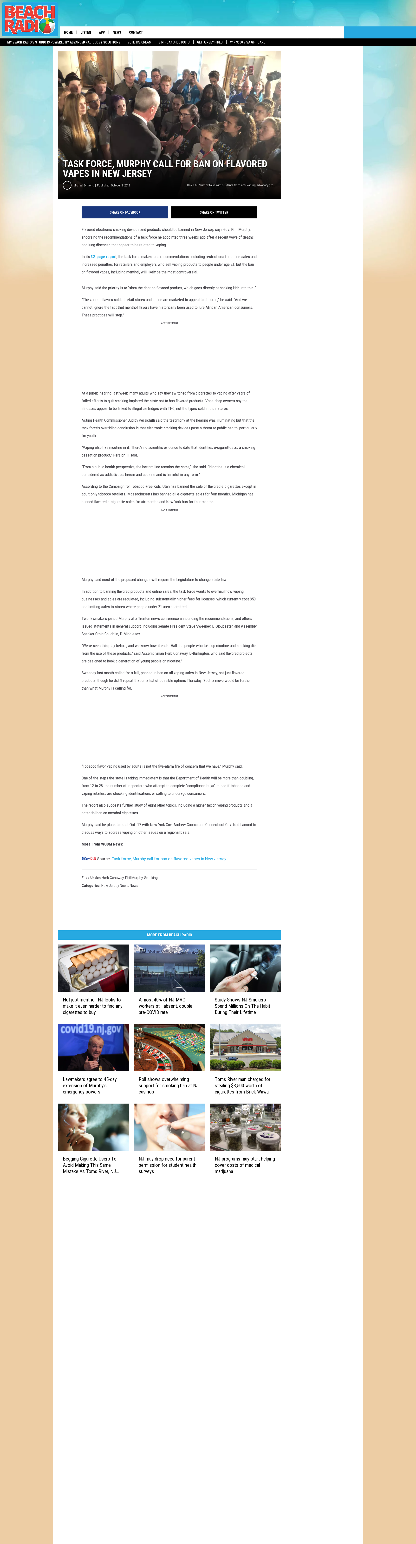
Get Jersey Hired (210, 42)
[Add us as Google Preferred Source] (314, 32)
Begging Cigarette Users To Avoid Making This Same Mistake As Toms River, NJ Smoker (90, 1165)
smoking (151, 878)
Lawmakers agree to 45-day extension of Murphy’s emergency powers (90, 1085)
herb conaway (113, 878)
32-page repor (103, 256)
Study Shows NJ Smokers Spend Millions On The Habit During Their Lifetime (242, 1006)
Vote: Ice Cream (139, 42)
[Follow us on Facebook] (326, 32)
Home (68, 32)
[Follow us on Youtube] (338, 32)
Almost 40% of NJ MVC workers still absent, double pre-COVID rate (165, 1006)
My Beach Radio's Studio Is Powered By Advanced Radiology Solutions (63, 42)
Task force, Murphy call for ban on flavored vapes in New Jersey (169, 858)
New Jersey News (114, 886)
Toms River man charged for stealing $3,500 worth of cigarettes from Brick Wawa (242, 1085)
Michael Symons (83, 185)
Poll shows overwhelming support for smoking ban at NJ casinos (169, 1085)
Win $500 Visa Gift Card (248, 42)
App (102, 32)
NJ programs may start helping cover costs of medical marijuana (245, 1165)
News (117, 32)
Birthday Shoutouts (174, 42)
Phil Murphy (134, 878)
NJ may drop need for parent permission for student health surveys (167, 1165)
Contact (136, 32)
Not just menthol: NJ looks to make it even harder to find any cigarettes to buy (93, 1006)
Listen (86, 32)
